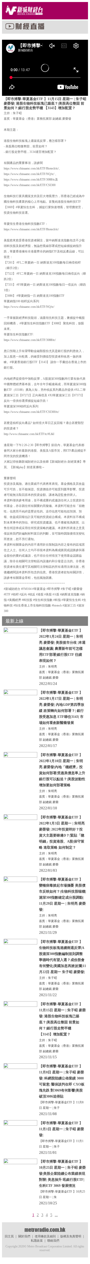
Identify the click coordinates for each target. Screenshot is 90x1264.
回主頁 (9, 1236)
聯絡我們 (53, 1240)
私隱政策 (37, 1240)
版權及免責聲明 (70, 1236)
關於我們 (24, 1236)
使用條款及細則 (45, 1236)
